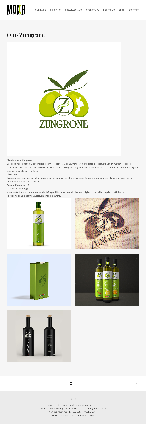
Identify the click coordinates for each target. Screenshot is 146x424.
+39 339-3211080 (77, 408)
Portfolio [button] (109, 10)
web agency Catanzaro (83, 415)
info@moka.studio (97, 408)
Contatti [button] (134, 10)
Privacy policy (75, 412)
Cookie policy (91, 412)
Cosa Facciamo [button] (73, 10)
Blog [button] (122, 10)
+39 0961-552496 (53, 408)
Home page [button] (40, 10)
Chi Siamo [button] (55, 10)
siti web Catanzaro (61, 415)
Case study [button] (92, 10)
